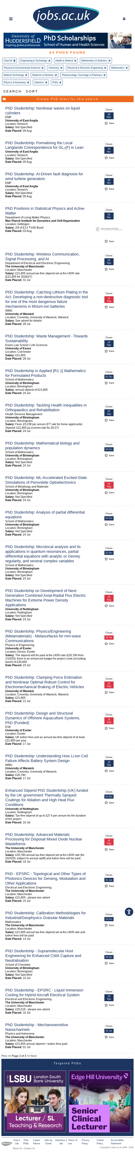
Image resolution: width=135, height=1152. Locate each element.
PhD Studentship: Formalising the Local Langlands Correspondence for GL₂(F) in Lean (44, 145)
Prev (4, 1055)
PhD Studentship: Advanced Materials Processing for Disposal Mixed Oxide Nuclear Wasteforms (43, 839)
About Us (17, 1148)
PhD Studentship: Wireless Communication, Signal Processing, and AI (42, 256)
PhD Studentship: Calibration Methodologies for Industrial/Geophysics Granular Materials (45, 915)
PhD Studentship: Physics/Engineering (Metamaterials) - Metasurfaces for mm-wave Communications (43, 636)
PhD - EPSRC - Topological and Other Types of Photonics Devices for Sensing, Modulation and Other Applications (45, 878)
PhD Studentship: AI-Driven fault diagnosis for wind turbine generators (44, 176)
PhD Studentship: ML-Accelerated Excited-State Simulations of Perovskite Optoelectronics (46, 480)
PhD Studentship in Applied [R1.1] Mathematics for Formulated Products (45, 373)
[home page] (66, 31)
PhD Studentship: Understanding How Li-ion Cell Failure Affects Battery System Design (46, 758)
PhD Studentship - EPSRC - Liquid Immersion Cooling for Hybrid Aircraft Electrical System (44, 992)
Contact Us (29, 1148)
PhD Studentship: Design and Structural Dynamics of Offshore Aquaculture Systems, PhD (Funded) (42, 718)
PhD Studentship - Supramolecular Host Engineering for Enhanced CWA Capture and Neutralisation (43, 956)
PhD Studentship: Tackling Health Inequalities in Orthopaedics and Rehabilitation (46, 407)
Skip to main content (14, 3)
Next (33, 1055)
